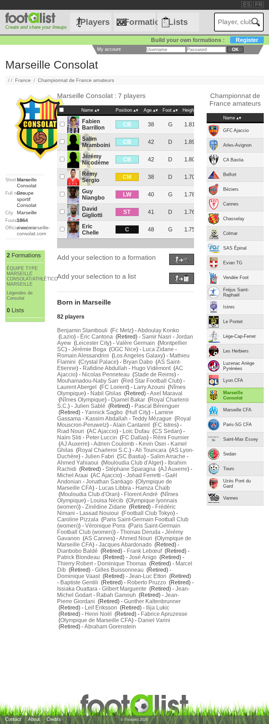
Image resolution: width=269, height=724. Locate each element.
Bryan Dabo (138, 362)
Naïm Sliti (69, 437)
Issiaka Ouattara (77, 589)
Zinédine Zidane (105, 507)
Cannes (231, 204)
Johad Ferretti (143, 475)
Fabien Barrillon (93, 124)
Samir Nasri (156, 337)
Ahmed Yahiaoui (77, 463)
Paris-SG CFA (237, 424)
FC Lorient (114, 387)
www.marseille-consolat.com (33, 230)
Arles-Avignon (237, 145)
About (34, 719)
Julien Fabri (99, 456)
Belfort (229, 174)
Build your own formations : (204, 40)
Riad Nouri (70, 431)
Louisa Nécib (106, 500)
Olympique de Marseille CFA (96, 620)
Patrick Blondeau (78, 557)
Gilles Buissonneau (119, 570)
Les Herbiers (236, 351)
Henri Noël (98, 614)
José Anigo (143, 557)
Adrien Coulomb (114, 444)
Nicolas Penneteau (106, 374)
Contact (13, 719)
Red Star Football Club (151, 381)
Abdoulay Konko (158, 330)
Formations (139, 22)
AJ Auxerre (74, 444)
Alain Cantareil (131, 425)
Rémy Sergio (90, 177)
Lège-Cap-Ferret (239, 336)
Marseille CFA (237, 409)
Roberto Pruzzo (146, 582)
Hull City (138, 412)
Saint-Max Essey (240, 439)
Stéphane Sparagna (130, 469)
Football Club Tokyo (148, 513)
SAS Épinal (235, 248)
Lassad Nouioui (99, 513)
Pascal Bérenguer (156, 406)
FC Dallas (134, 437)
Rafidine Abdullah (105, 368)
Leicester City (93, 343)
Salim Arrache (167, 456)
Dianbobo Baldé (77, 551)
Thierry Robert (75, 563)
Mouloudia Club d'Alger (132, 463)
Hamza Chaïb (153, 488)
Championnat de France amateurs (76, 80)
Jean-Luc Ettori (147, 576)
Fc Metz (122, 330)
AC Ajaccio (102, 431)
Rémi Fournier (171, 437)
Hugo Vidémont (151, 368)
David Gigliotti (92, 212)
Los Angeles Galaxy (138, 355)
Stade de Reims (154, 374)
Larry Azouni (149, 387)
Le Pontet (233, 321)
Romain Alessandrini (83, 355)
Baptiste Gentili (79, 582)
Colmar (230, 233)
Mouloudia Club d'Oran (89, 494)
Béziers (231, 189)
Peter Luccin (101, 437)
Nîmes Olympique (82, 400)
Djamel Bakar (128, 400)
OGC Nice (123, 349)
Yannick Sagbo (104, 412)
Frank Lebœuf (144, 551)
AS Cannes (98, 538)
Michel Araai (72, 475)
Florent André (141, 494)
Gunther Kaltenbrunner (152, 601)
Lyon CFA (233, 380)
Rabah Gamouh (116, 595)
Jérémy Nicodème (95, 159)
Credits (54, 719)
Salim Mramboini (96, 142)
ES (247, 5)
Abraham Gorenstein (110, 626)
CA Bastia (233, 159)
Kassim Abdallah (106, 419)
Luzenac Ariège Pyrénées (238, 366)
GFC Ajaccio (236, 130)
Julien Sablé (89, 406)
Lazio (67, 337)
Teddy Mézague (152, 419)
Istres (229, 306)
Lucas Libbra (115, 488)
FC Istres (165, 425)
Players (95, 22)
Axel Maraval (166, 393)
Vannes (230, 498)
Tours (228, 468)
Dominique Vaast (78, 576)
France (23, 80)
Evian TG (232, 262)
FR (259, 5)
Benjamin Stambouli (82, 330)
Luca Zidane (158, 349)
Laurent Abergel (77, 387)
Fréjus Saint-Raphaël (236, 292)
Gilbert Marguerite (124, 589)
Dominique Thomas (121, 563)
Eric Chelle (90, 229)
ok (235, 49)
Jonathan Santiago (109, 482)
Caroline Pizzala (77, 519)
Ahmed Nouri (135, 538)
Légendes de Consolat (20, 295)
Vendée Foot (236, 277)
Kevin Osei (152, 444)
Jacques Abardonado (125, 545)
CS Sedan (167, 431)
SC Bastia (131, 456)
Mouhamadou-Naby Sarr (87, 381)
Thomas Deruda (140, 532)
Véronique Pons (105, 526)
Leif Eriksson (101, 608)
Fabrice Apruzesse (164, 614)
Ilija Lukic (158, 608)
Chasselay (233, 218)
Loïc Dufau (136, 431)
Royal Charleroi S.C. (103, 450)
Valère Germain (135, 343)
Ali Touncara (150, 450)
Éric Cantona (96, 337)
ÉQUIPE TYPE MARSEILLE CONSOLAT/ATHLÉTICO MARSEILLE (25, 276)
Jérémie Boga (88, 349)
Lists (178, 22)
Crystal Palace (98, 362)
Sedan (229, 454)
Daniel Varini (154, 620)
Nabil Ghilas (105, 393)
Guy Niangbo (93, 194)
